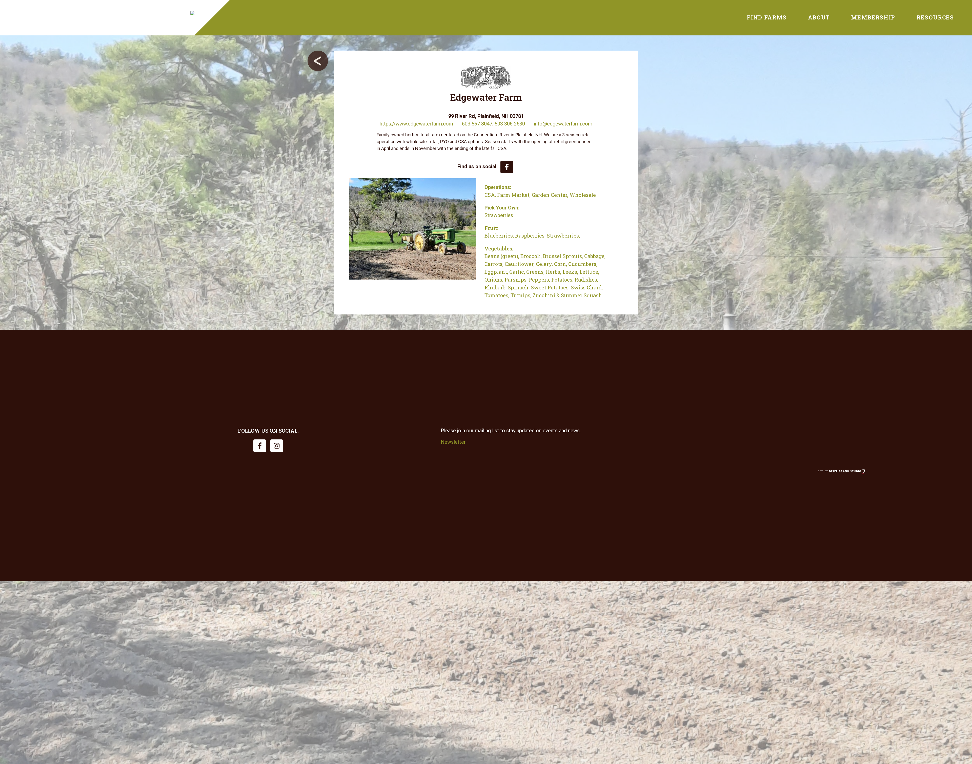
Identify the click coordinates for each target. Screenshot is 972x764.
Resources (935, 17)
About (819, 17)
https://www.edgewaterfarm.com (416, 124)
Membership (873, 17)
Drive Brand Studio (845, 471)
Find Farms (767, 17)
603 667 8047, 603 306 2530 (493, 124)
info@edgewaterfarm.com (563, 124)
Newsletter (453, 442)
